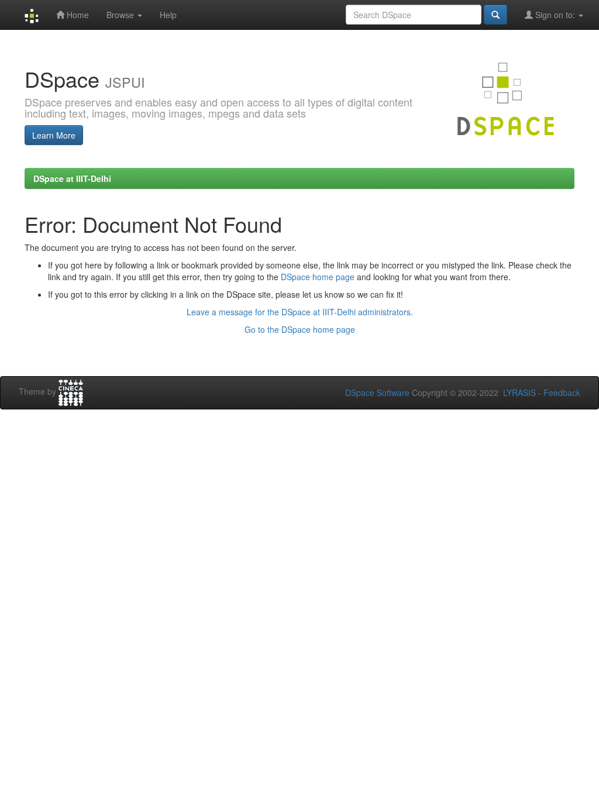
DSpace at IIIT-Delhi (72, 178)
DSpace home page (317, 277)
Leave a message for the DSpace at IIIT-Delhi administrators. (300, 312)
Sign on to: (555, 14)
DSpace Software (377, 392)
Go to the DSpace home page (300, 329)
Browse (121, 14)
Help (168, 14)
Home (76, 14)
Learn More (53, 135)
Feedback (561, 392)
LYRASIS (519, 392)
